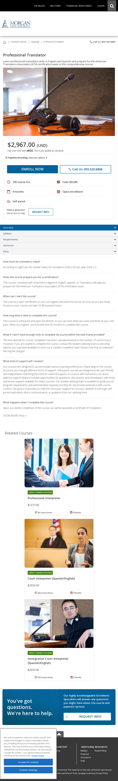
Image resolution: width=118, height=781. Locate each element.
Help (83, 760)
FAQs (6, 251)
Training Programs (18, 41)
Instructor (8, 245)
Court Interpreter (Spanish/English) (51, 578)
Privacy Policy (101, 773)
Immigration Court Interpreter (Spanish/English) (48, 661)
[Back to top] (59, 746)
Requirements (10, 239)
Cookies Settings (28, 770)
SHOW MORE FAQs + (15, 415)
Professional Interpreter (44, 498)
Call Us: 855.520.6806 (102, 41)
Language (35, 41)
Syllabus (7, 233)
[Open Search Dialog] (112, 5)
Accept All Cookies (28, 762)
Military (84, 750)
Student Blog (100, 750)
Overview (8, 227)
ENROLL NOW (32, 169)
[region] (28, 753)
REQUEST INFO (40, 212)
